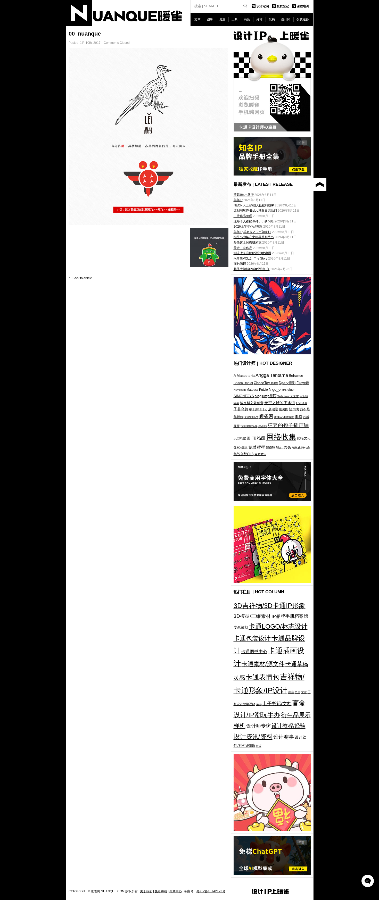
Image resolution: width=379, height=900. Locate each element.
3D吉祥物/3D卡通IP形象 (270, 605)
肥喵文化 (303, 438)
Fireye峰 (302, 383)
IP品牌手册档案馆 (289, 616)
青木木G (260, 454)
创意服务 (302, 19)
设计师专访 (258, 726)
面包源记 (240, 263)
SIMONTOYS (244, 396)
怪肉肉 (294, 409)
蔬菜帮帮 (257, 447)
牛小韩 (262, 426)
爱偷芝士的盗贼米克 (247, 242)
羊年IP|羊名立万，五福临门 (252, 232)
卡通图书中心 (254, 651)
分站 (259, 19)
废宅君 (273, 409)
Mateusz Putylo (257, 389)
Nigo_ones (278, 389)
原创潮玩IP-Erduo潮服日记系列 (255, 210)
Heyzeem (240, 389)
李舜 (298, 416)
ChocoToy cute (266, 383)
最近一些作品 (243, 248)
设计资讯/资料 (253, 736)
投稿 (272, 19)
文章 (197, 19)
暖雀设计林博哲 (284, 417)
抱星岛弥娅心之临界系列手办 (254, 237)
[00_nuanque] (148, 136)
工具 (235, 19)
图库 (210, 19)
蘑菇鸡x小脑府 (244, 195)
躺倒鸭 (270, 447)
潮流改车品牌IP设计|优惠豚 (252, 253)
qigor (291, 389)
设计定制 (263, 6)
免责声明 (161, 891)
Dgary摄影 (287, 383)
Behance (296, 375)
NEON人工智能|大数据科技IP (254, 205)
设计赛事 (283, 737)
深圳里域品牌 (249, 426)
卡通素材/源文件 (263, 664)
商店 (247, 19)
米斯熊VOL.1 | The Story (250, 258)
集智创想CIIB (244, 454)
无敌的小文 (251, 417)
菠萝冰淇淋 (241, 447)
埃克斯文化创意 (251, 403)
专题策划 (241, 627)
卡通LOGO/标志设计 (278, 626)
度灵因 (283, 409)
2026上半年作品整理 (248, 226)
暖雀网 (266, 416)
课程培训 (303, 6)
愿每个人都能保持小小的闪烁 (254, 221)
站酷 (261, 437)
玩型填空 (240, 438)
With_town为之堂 (288, 396)
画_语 (251, 438)
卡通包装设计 (252, 638)
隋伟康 (305, 447)
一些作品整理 (243, 216)
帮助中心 (175, 891)
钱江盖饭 (283, 447)
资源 (222, 19)
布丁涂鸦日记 (258, 409)
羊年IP (238, 200)
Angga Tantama (272, 375)
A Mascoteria (244, 375)
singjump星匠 (266, 396)
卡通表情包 (262, 677)
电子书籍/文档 (277, 703)
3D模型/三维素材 (252, 616)
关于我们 (146, 891)
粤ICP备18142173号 (210, 891)
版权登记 (283, 6)
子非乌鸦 (241, 409)
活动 (259, 704)
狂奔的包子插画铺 (288, 425)
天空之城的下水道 (279, 403)
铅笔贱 (296, 447)
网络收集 (281, 436)
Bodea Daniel (243, 383)
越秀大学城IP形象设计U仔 (252, 269)
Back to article (82, 278)
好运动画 (301, 403)
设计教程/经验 (288, 726)
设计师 (285, 19)
